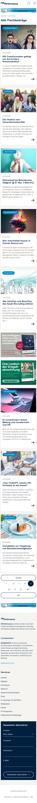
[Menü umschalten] (35, 3)
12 (21, 589)
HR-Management (10, 28)
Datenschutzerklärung (20, 797)
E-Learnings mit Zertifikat (11, 700)
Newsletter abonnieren (17, 774)
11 (15, 589)
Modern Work (9, 391)
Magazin (4, 681)
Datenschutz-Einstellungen (11, 715)
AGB (31, 797)
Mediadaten (5, 704)
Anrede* (6, 730)
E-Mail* (6, 760)
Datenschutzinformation (10, 693)
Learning (7, 91)
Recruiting (8, 273)
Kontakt (4, 678)
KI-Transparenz (6, 711)
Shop (3, 696)
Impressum (8, 797)
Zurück (18, 578)
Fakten (3, 708)
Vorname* (7, 740)
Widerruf (4, 689)
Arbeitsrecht (9, 152)
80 (28, 589)
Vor (18, 595)
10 (9, 589)
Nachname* (7, 750)
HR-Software (9, 454)
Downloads (5, 685)
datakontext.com (7, 663)
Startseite (3, 16)
